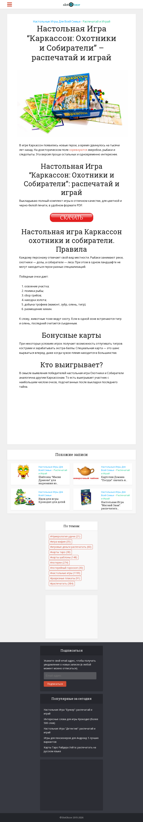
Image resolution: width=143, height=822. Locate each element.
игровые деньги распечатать (71, 546)
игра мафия (61, 541)
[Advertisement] (71, 418)
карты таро (61, 552)
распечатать (62, 583)
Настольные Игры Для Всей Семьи (56, 21)
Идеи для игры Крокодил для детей (52, 500)
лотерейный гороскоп (67, 567)
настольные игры (66, 573)
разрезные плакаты (66, 578)
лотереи (60, 562)
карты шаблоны (64, 557)
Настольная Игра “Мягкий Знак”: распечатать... (112, 505)
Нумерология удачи (66, 536)
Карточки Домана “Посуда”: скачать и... (114, 478)
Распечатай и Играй (96, 21)
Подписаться (55, 683)
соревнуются (78, 150)
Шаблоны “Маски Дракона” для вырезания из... (50, 480)
